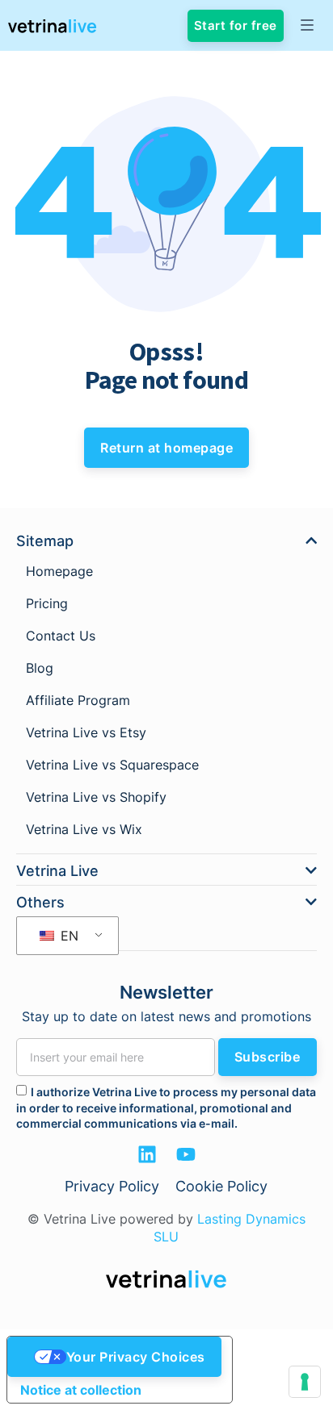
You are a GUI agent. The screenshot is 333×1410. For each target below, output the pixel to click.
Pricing (47, 603)
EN (67, 936)
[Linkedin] (147, 1154)
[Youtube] (186, 1154)
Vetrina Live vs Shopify (96, 797)
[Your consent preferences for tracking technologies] (304, 1381)
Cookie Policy (221, 1186)
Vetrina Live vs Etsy (86, 732)
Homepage (59, 571)
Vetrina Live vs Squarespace (112, 765)
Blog (39, 668)
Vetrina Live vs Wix (84, 829)
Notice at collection (80, 1390)
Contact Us (60, 636)
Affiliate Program (78, 700)
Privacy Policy (112, 1186)
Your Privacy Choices (135, 1357)
